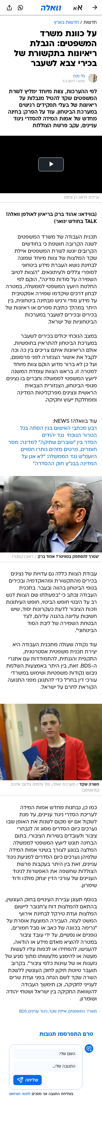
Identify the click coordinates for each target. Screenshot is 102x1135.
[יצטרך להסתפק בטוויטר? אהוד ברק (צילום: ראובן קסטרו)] (51, 519)
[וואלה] (51, 7)
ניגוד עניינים (37, 1011)
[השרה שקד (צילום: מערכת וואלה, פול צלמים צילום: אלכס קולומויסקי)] (51, 750)
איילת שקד (58, 1011)
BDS (23, 1011)
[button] (77, 7)
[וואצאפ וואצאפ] (20, 7)
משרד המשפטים (82, 1011)
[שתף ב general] (9, 8)
